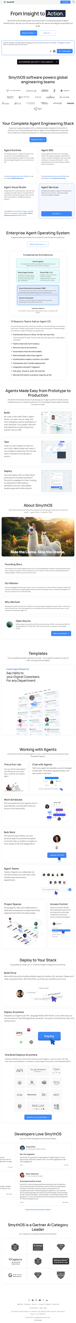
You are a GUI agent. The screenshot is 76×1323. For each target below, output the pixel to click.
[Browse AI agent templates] (39, 710)
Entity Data (38, 1320)
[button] (54, 51)
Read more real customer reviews (38, 1209)
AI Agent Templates (45, 1304)
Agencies (20, 1304)
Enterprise (27, 1304)
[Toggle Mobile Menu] (73, 2)
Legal (41, 1308)
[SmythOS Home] (9, 2)
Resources (55, 1304)
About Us (35, 1304)
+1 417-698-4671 (40, 1314)
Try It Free (65, 2)
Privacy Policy (33, 1308)
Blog (45, 1308)
